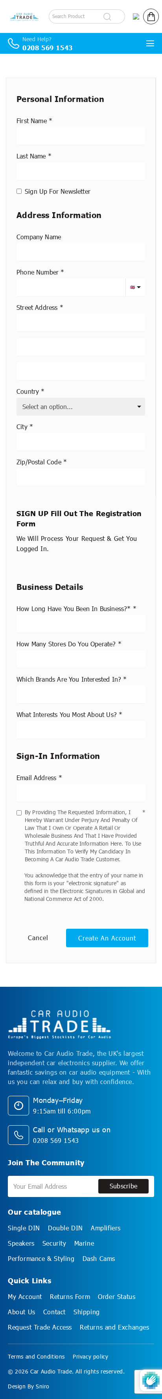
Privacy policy (90, 1356)
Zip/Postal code (39, 462)
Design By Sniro (29, 1386)
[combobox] (81, 322)
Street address (37, 307)
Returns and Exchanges (114, 1327)
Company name (39, 236)
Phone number (38, 272)
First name (32, 120)
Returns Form (70, 1296)
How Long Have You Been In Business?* (74, 608)
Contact (54, 1311)
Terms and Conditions (36, 1356)
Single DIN (24, 1228)
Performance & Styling (41, 1258)
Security (54, 1243)
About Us (21, 1311)
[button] (151, 16)
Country (28, 391)
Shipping (87, 1311)
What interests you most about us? (67, 714)
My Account (25, 1296)
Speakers (21, 1243)
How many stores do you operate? (66, 644)
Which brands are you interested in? (69, 679)
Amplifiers (106, 1228)
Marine (84, 1243)
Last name (31, 156)
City (22, 426)
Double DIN (65, 1228)
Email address (36, 777)
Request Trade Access (40, 1327)
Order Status (116, 1296)
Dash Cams (99, 1258)
